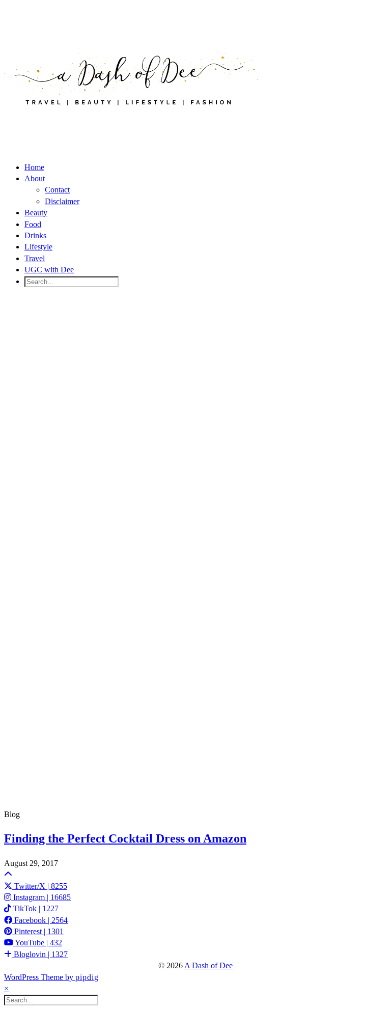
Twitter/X (39, 886)
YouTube (37, 942)
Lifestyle (38, 246)
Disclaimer (62, 201)
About (34, 178)
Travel (34, 258)
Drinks (35, 235)
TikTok (35, 908)
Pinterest (38, 931)
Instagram (41, 897)
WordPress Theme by (51, 977)
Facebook (40, 920)
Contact (57, 189)
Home (34, 167)
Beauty (35, 212)
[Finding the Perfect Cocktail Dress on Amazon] (195, 552)
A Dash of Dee (208, 965)
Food (32, 224)
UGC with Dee (49, 269)
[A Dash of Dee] (131, 122)
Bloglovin (40, 954)
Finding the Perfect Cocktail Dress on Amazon (125, 838)
